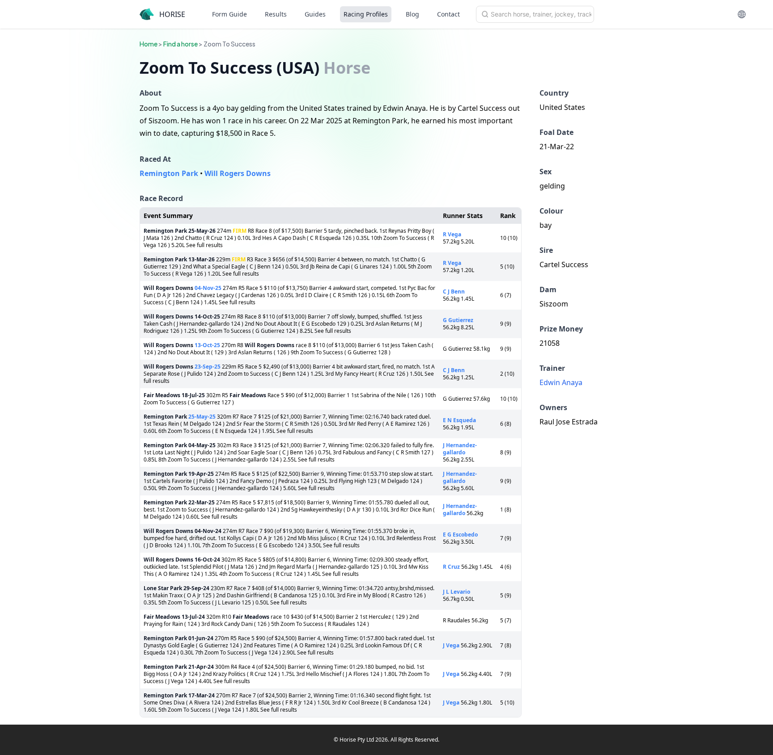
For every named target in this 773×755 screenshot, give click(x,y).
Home (148, 44)
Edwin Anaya (560, 382)
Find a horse (180, 44)
